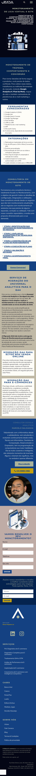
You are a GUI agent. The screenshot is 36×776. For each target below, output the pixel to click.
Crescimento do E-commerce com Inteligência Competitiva (16, 673)
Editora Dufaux (9, 703)
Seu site (6, 564)
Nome (5, 542)
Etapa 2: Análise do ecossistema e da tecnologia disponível (17, 235)
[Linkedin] (12, 633)
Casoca (6, 691)
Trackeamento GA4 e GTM (13, 658)
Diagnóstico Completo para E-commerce (14, 653)
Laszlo (6, 699)
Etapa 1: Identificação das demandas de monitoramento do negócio (18, 228)
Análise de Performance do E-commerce (14, 663)
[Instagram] (21, 633)
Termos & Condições (11, 736)
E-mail (5, 549)
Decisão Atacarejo (10, 711)
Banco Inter (8, 687)
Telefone (6, 556)
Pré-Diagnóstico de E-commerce (15, 649)
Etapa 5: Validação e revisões (13, 251)
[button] (31, 2)
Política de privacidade (12, 740)
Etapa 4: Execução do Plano (18, 246)
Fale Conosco (9, 728)
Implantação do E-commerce (14, 668)
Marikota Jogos (9, 707)
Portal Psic (8, 695)
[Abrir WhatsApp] (31, 771)
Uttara (6, 724)
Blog (6, 732)
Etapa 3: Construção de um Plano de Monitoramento (17, 242)
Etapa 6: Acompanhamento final (17, 257)
